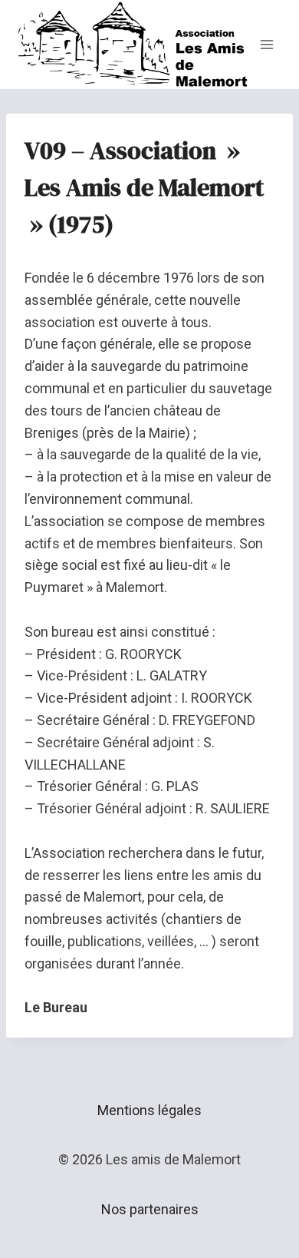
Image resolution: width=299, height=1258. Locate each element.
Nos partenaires (150, 1209)
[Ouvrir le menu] (266, 44)
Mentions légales (149, 1110)
